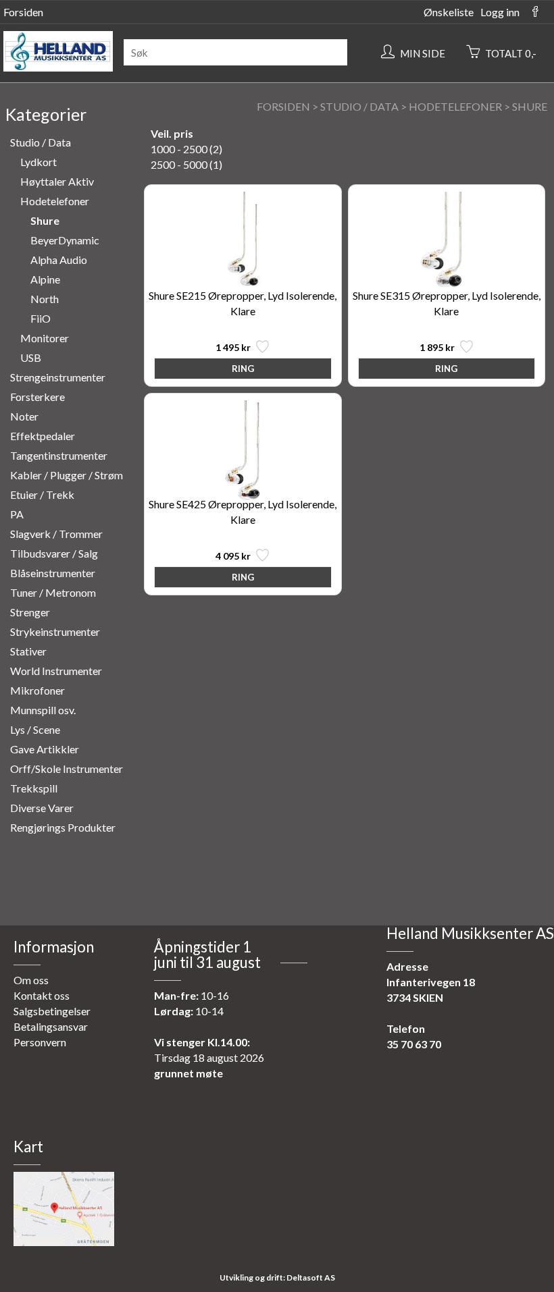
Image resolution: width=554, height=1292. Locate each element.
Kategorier (45, 114)
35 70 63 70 (413, 1044)
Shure (529, 106)
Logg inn (500, 11)
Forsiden (23, 11)
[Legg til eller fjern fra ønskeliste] (261, 350)
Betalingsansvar (51, 1026)
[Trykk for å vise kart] (64, 1241)
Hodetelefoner (455, 106)
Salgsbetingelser (52, 1010)
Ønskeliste (449, 11)
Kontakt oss (42, 995)
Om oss (31, 979)
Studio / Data (359, 106)
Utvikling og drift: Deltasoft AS (277, 1277)
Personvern (40, 1041)
